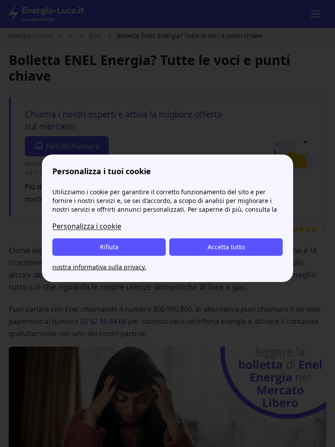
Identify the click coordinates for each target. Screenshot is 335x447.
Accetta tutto (226, 247)
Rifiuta (109, 247)
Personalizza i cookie (86, 226)
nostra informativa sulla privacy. (99, 267)
